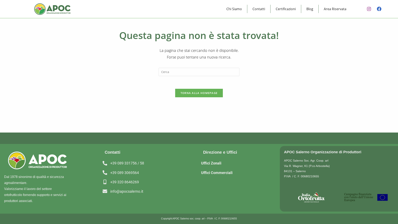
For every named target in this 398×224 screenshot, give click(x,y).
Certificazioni (286, 9)
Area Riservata (335, 9)
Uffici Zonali (211, 163)
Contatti (258, 9)
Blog (309, 9)
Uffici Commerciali (217, 172)
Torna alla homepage (199, 93)
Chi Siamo (234, 9)
